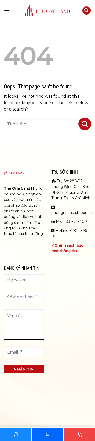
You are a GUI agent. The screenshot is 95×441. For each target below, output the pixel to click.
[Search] (86, 10)
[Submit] (84, 124)
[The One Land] (47, 11)
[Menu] (7, 10)
